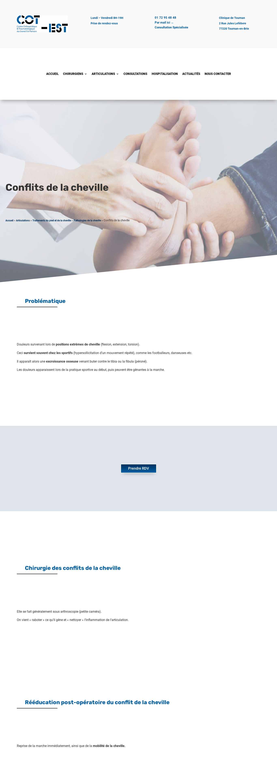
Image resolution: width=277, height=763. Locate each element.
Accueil (52, 74)
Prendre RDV (138, 468)
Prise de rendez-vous (104, 23)
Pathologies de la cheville (87, 220)
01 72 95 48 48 (165, 17)
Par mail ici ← (164, 22)
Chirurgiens (73, 74)
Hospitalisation (165, 74)
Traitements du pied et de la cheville (51, 220)
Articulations (103, 74)
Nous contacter (218, 74)
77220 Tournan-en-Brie (234, 28)
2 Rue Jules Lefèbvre (232, 23)
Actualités (191, 74)
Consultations (135, 74)
